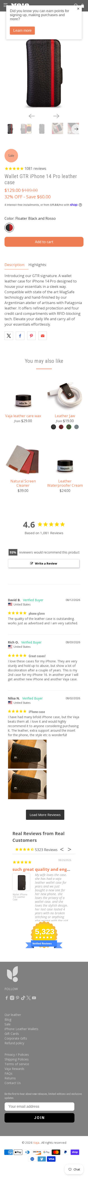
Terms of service (17, 1064)
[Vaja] (24, 976)
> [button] (45, 815)
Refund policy (14, 1043)
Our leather (13, 1015)
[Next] (56, 116)
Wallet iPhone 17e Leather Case (20, 897)
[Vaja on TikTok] (23, 999)
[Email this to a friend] (42, 336)
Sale (8, 1024)
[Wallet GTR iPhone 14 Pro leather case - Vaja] (44, 69)
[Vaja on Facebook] (7, 999)
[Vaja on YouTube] (34, 999)
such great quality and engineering (48, 869)
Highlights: (37, 264)
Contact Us (13, 1083)
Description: (15, 264)
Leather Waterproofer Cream (65, 483)
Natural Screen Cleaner (23, 483)
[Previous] (31, 116)
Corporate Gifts (16, 1038)
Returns (10, 1078)
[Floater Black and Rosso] (9, 227)
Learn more (22, 30)
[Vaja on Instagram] (12, 999)
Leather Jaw (65, 415)
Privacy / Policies (17, 1054)
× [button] (78, 8)
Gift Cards (12, 1033)
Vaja (36, 1143)
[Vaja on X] (28, 999)
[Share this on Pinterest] (31, 336)
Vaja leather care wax (23, 415)
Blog (8, 1019)
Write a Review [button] (46, 563)
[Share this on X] (9, 336)
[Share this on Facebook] (20, 336)
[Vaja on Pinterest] (17, 999)
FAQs (8, 1073)
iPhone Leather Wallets (21, 1029)
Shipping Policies (17, 1059)
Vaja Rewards (14, 1069)
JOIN (39, 1118)
